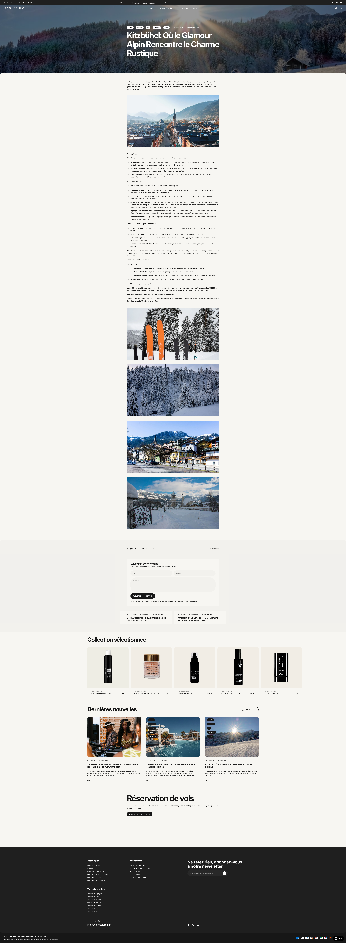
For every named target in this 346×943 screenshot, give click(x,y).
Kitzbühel (139, 27)
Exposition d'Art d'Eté (138, 865)
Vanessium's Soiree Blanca (140, 868)
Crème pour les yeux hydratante (146, 693)
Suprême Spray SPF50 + (230, 693)
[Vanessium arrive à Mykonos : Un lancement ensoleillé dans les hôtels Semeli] (173, 737)
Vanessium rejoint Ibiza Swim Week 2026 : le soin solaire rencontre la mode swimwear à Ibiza (112, 765)
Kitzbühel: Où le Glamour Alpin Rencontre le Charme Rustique (228, 765)
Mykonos (152, 724)
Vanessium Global (93, 911)
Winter (166, 27)
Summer (151, 728)
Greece (151, 720)
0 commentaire (215, 548)
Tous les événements (138, 877)
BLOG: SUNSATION (94, 902)
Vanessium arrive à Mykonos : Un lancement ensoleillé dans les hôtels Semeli (198, 619)
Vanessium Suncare (96, 691)
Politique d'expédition (95, 877)
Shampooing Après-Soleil (101, 693)
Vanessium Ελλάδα (94, 906)
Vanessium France (94, 899)
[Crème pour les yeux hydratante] (151, 667)
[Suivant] (165, 2)
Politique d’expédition (46, 939)
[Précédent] (121, 2)
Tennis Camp (135, 874)
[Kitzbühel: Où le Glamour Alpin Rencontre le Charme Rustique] (232, 737)
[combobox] (9, 2)
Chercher (90, 868)
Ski (148, 27)
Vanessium (156, 27)
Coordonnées (55, 939)
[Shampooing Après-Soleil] (108, 667)
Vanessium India (93, 908)
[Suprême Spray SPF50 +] (238, 667)
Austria (130, 27)
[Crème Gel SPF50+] (194, 667)
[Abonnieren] (224, 873)
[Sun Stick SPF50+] (281, 667)
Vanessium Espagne (94, 894)
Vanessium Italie (93, 896)
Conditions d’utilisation (36, 939)
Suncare (151, 732)
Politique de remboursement (97, 874)
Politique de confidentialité (160, 601)
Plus (88, 780)
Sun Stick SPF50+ (271, 693)
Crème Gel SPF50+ (185, 693)
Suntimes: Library (93, 865)
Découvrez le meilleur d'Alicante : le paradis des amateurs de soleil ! (146, 619)
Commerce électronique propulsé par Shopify (33, 936)
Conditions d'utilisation (95, 871)
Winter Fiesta (135, 871)
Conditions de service (177, 601)
